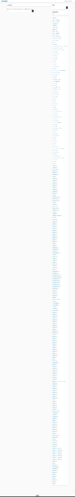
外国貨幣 (54, 247)
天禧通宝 (54, 262)
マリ (53, 144)
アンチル (54, 55)
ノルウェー (54, 113)
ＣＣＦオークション (56, 38)
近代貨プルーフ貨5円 (56, 459)
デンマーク (54, 103)
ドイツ (53, 105)
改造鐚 (53, 329)
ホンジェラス (54, 135)
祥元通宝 (54, 405)
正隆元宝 (54, 370)
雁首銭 (53, 476)
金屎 (53, 463)
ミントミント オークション (57, 148)
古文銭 (53, 211)
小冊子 (53, 301)
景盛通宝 (54, 347)
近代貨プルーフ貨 (55, 448)
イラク (53, 61)
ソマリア (54, 98)
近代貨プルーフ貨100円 (56, 450)
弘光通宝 (54, 323)
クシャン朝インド (55, 87)
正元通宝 (54, 366)
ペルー (53, 131)
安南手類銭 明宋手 (55, 278)
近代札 (53, 442)
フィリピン (54, 120)
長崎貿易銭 (54, 468)
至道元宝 (54, 433)
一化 (53, 163)
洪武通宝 (54, 386)
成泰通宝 (54, 327)
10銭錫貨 (54, 25)
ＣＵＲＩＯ (54, 40)
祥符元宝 (54, 407)
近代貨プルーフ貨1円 (56, 453)
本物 (53, 360)
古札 (53, 217)
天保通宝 (54, 260)
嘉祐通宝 (54, 239)
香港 (53, 483)
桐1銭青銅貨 (54, 362)
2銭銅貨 (53, 29)
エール (53, 68)
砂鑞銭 (53, 403)
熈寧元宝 (54, 394)
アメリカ (54, 51)
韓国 (53, 478)
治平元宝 (54, 375)
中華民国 (54, 167)
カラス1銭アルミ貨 (55, 79)
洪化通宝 (54, 383)
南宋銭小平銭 (54, 208)
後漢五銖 (54, 325)
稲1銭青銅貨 (54, 412)
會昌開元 (54, 357)
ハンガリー (54, 118)
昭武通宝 (54, 342)
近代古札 (54, 440)
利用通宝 (54, 193)
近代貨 (53, 446)
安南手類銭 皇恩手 (55, 280)
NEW (53, 44)
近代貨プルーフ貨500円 (56, 455)
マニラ (53, 139)
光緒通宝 (54, 189)
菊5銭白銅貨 (54, 437)
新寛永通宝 (54, 332)
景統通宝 (54, 349)
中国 (53, 165)
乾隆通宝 (54, 172)
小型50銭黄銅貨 (55, 303)
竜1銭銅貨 (54, 416)
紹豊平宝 (54, 427)
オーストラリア (55, 72)
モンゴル (54, 154)
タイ (53, 100)
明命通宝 (54, 336)
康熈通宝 (54, 319)
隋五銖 (53, 474)
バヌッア (54, 115)
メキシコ (54, 150)
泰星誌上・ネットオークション (58, 381)
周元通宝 (54, 226)
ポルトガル (54, 133)
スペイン (54, 96)
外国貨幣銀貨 (54, 249)
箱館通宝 (54, 420)
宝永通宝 (54, 293)
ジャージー (54, 90)
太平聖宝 (54, 265)
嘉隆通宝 (54, 241)
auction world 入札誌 (56, 36)
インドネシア (54, 66)
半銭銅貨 (54, 204)
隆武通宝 (54, 472)
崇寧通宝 (54, 312)
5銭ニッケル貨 (55, 35)
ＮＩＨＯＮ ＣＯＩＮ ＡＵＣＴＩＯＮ (59, 46)
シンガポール (54, 92)
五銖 (53, 176)
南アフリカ (54, 206)
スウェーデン (54, 94)
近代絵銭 (54, 444)
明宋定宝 (54, 338)
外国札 (53, 245)
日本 (53, 334)
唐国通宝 (54, 232)
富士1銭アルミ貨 (55, 299)
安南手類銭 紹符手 (55, 286)
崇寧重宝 (54, 314)
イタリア (54, 59)
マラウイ (54, 141)
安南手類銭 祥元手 (55, 282)
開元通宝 (54, 470)
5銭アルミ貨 (54, 31)
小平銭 (53, 306)
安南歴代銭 (54, 288)
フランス (54, 126)
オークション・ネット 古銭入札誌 (58, 70)
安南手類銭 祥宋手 (55, 284)
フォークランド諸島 (56, 122)
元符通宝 (54, 182)
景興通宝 (54, 355)
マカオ (53, 137)
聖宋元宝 (54, 431)
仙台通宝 (54, 178)
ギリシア (54, 85)
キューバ (54, 83)
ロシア (53, 161)
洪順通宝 (54, 388)
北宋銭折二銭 (54, 200)
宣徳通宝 (54, 297)
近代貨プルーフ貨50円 (56, 457)
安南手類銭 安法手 (55, 275)
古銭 (53, 219)
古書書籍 (54, 213)
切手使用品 (54, 191)
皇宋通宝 (54, 401)
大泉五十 (54, 256)
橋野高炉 (54, 364)
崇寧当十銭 (54, 310)
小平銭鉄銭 (54, 308)
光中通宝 (54, 187)
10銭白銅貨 (54, 23)
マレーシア (54, 146)
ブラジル (54, 124)
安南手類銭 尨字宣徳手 (56, 277)
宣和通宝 (54, 295)
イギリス (54, 57)
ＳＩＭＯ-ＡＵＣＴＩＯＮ (57, 48)
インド (53, 64)
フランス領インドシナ (56, 128)
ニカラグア (54, 109)
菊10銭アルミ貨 (55, 435)
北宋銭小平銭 (54, 198)
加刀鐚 (53, 195)
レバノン (54, 159)
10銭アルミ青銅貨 (55, 20)
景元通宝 (54, 345)
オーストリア (54, 74)
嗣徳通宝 (54, 236)
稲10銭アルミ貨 (55, 411)
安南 (53, 269)
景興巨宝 (54, 351)
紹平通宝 (54, 422)
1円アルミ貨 (54, 27)
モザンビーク (54, 152)
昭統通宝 (54, 344)
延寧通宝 (54, 321)
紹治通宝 (54, 424)
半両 (53, 202)
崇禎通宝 (54, 316)
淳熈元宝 (54, 392)
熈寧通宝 (54, 396)
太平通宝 (54, 267)
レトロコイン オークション (57, 157)
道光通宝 (54, 461)
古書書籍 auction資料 (56, 215)
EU (53, 42)
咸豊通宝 (54, 230)
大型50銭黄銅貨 (55, 252)
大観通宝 (54, 258)
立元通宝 (54, 414)
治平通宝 (54, 379)
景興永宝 (54, 353)
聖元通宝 (54, 429)
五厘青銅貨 (54, 174)
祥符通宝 (54, 409)
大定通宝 (54, 254)
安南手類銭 (54, 273)
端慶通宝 (54, 418)
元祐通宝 (54, 180)
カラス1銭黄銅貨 (55, 81)
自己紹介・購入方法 (68, 1)
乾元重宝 (54, 170)
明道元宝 (54, 340)
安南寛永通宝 (54, 271)
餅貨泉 (53, 481)
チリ (53, 102)
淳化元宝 (54, 390)
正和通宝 (54, 368)
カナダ (53, 77)
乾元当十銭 (54, 169)
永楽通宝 (54, 373)
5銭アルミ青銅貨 (55, 33)
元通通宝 (54, 185)
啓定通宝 (54, 234)
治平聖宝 (54, 377)
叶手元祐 (54, 221)
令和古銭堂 (4, 1)
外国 (53, 243)
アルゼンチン (54, 53)
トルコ (53, 107)
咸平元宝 (54, 228)
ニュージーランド (55, 111)
